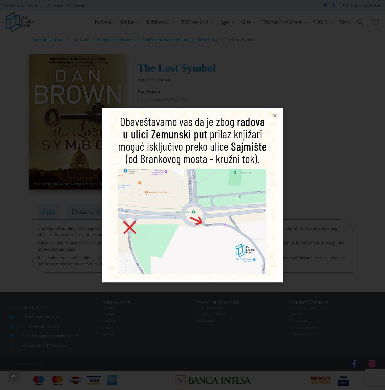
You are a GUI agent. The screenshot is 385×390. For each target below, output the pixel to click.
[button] (275, 115)
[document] (192, 195)
